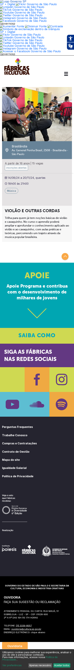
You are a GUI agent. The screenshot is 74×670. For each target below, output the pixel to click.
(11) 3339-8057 (24, 625)
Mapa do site (11, 459)
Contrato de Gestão (15, 451)
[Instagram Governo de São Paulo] (23, 18)
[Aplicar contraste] (55, 26)
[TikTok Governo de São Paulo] (21, 40)
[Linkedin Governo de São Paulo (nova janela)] (22, 7)
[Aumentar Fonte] (12, 26)
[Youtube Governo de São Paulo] (22, 45)
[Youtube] (12, 404)
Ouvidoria (14, 646)
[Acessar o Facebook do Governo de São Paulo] (30, 51)
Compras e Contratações (19, 443)
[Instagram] (61, 379)
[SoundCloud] (37, 404)
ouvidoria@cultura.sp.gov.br (26, 629)
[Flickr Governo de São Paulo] (20, 34)
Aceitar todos (61, 665)
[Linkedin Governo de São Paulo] (22, 37)
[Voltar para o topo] (65, 256)
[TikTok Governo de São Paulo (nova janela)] (21, 9)
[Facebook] (37, 379)
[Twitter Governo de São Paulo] (21, 43)
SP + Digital (7, 4)
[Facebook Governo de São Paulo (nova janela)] (23, 20)
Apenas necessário (40, 665)
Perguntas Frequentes (17, 427)
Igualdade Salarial (14, 468)
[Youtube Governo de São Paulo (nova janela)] (22, 12)
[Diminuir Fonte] (36, 26)
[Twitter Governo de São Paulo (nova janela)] (21, 15)
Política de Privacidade (17, 476)
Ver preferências (12, 665)
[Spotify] (61, 404)
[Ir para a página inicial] (17, 74)
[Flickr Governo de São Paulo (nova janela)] (36, 4)
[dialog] (37, 659)
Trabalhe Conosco (14, 435)
